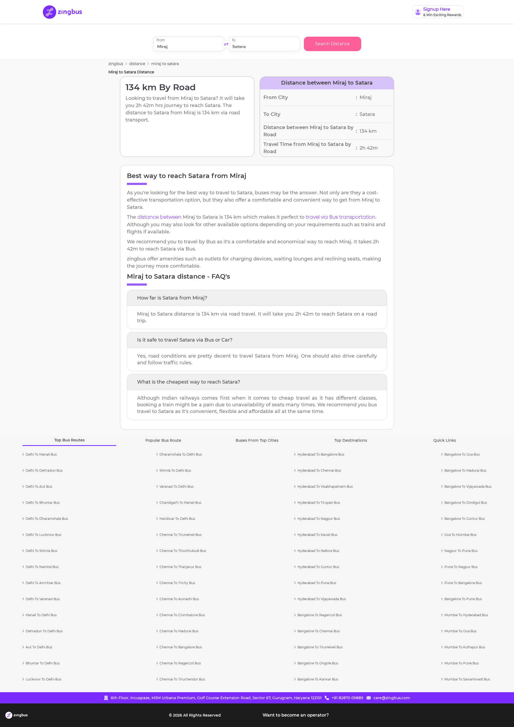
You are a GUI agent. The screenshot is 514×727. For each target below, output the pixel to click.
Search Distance (332, 43)
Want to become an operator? (296, 715)
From (161, 40)
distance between (159, 217)
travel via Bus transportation (340, 217)
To (233, 40)
